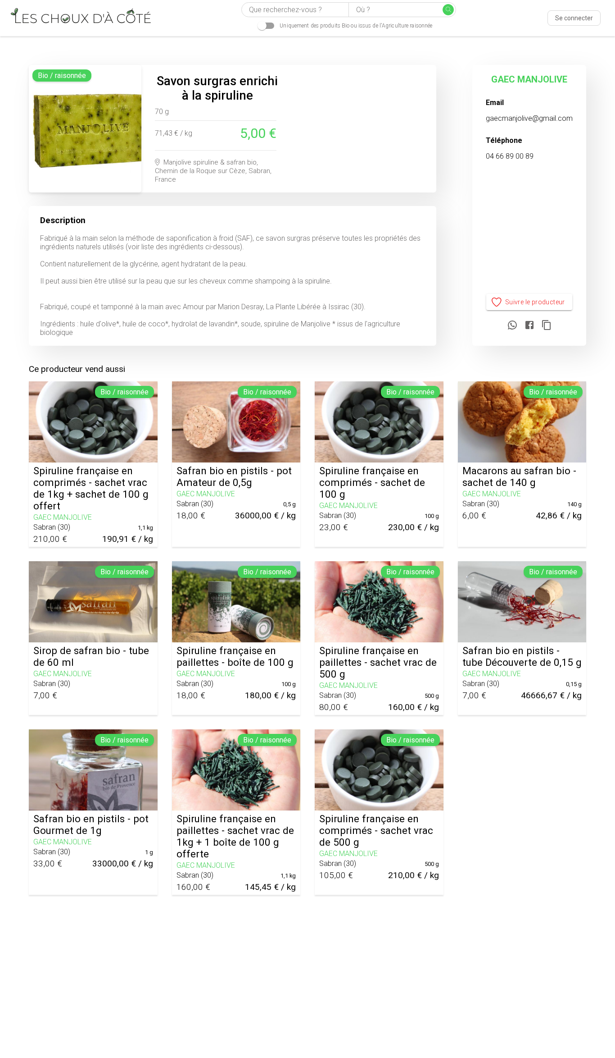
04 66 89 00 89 (510, 156)
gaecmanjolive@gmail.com (529, 118)
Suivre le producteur (535, 302)
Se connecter (574, 18)
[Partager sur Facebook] (529, 325)
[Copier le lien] (546, 325)
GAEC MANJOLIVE (529, 79)
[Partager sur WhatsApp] (512, 325)
